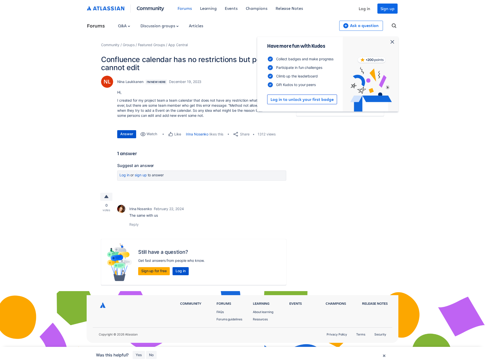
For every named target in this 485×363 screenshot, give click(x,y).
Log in (364, 8)
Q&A (123, 25)
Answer (126, 134)
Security (380, 334)
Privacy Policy (337, 334)
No (151, 355)
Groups (129, 45)
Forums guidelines (229, 319)
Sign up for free (154, 271)
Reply (134, 224)
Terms (360, 334)
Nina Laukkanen (130, 81)
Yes (139, 355)
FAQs (220, 312)
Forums (185, 8)
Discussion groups (158, 25)
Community (150, 8)
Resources (260, 319)
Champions (257, 8)
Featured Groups (151, 45)
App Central (178, 45)
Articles (196, 25)
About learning (263, 312)
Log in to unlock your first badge (302, 99)
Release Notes (289, 8)
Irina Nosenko (197, 134)
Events (231, 8)
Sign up (387, 8)
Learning (208, 8)
